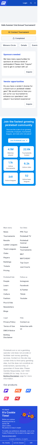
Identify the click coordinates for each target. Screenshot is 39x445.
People (6, 281)
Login (25, 3)
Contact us (24, 322)
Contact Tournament (20, 32)
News (5, 232)
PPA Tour (24, 232)
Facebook (24, 285)
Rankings (7, 262)
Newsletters (8, 307)
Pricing (6, 270)
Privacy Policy (9, 322)
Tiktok (22, 294)
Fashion (6, 298)
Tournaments (9, 236)
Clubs (5, 253)
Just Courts (25, 267)
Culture (6, 294)
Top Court (24, 263)
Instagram (24, 281)
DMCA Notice (9, 330)
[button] (31, 3)
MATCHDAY (25, 258)
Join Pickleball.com (17, 140)
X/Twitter (24, 290)
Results (6, 240)
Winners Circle (9, 45)
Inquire (29, 72)
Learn (5, 285)
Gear (5, 290)
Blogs (5, 311)
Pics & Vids (8, 303)
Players (6, 258)
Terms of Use (9, 326)
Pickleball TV (25, 236)
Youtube (23, 298)
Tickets (6, 266)
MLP (22, 254)
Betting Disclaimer (11, 376)
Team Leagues (9, 249)
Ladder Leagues (10, 245)
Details (24, 45)
